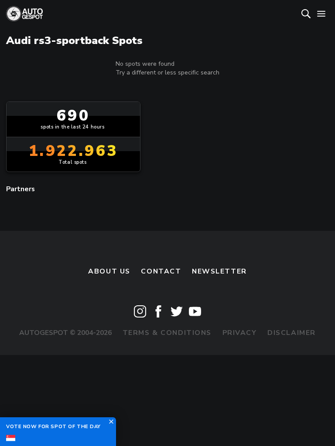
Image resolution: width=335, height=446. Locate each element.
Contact (161, 271)
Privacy (239, 333)
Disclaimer (291, 333)
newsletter (219, 271)
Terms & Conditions (167, 333)
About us (109, 271)
